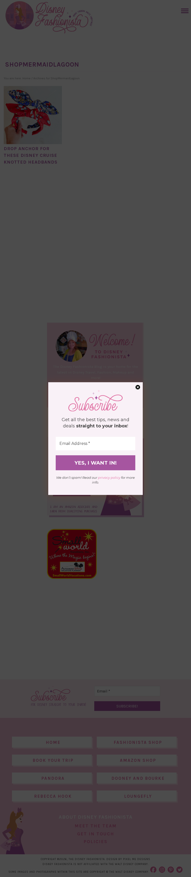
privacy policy (109, 478)
